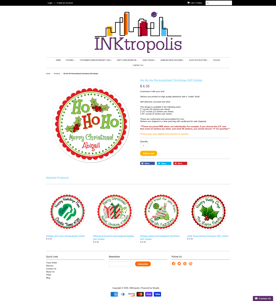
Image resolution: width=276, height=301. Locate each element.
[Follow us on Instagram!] (191, 264)
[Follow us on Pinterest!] (185, 264)
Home (58, 60)
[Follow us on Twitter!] (180, 264)
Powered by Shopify (150, 288)
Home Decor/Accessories (172, 60)
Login (50, 3)
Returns (49, 266)
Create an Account (65, 3)
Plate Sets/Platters (198, 60)
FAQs (48, 275)
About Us (50, 272)
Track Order (51, 262)
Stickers (70, 60)
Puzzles (216, 60)
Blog (48, 278)
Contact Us (138, 65)
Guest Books (149, 60)
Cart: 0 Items (196, 3)
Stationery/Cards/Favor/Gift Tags (95, 60)
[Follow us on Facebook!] (174, 264)
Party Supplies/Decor (127, 60)
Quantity (144, 141)
